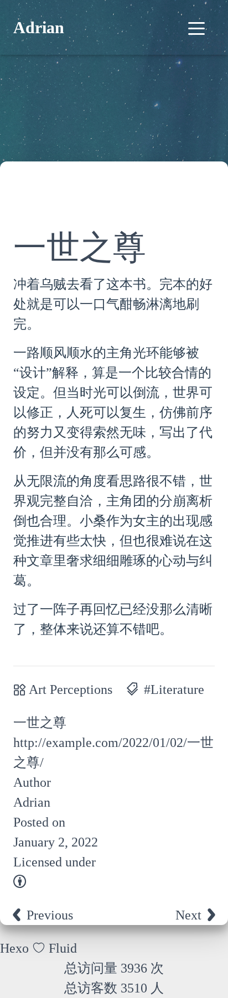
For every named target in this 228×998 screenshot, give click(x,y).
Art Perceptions (70, 689)
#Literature (174, 689)
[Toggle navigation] (196, 27)
